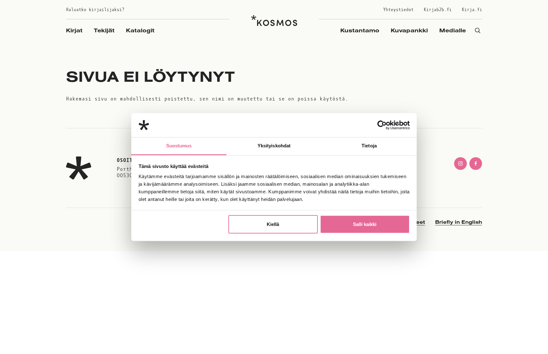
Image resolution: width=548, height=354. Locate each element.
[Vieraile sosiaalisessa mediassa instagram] (460, 163)
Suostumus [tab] (179, 145)
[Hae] (477, 30)
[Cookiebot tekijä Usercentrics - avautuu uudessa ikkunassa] (382, 125)
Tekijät (104, 30)
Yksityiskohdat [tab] (274, 145)
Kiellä (273, 224)
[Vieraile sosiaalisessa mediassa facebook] (475, 163)
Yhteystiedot (398, 9)
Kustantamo (359, 30)
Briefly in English (458, 222)
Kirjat (74, 30)
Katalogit (140, 30)
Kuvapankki (409, 30)
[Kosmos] (274, 20)
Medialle (452, 30)
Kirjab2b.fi (438, 9)
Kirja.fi (472, 9)
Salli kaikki (364, 224)
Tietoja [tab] (369, 145)
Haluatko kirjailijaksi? (95, 9)
